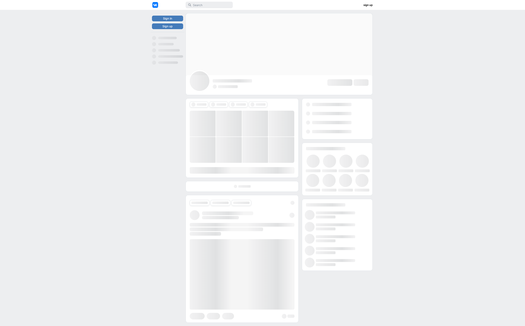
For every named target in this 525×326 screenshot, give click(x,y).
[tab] (199, 104)
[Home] (155, 5)
